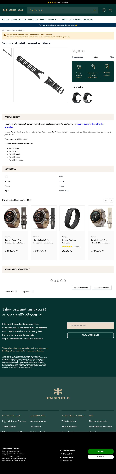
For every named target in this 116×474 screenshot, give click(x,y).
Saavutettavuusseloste (100, 426)
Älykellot (33, 20)
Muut (64, 20)
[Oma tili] (104, 10)
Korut (43, 20)
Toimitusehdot (69, 421)
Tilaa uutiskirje (90, 335)
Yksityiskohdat (12, 117)
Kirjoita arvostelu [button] (103, 287)
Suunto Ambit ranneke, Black (16, 30)
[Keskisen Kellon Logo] (13, 10)
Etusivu (3, 30)
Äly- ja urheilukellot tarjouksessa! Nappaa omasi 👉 (58, 25)
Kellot (5, 20)
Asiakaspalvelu (38, 421)
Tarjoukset (75, 20)
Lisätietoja (10, 169)
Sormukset (54, 20)
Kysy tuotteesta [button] (82, 287)
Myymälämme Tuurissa (14, 421)
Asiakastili (35, 426)
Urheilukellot (18, 20)
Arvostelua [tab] (10, 291)
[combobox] (62, 10)
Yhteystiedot (9, 426)
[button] (111, 200)
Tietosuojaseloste (98, 421)
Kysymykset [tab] (26, 291)
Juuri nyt (88, 20)
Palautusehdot (69, 426)
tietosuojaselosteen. (35, 351)
